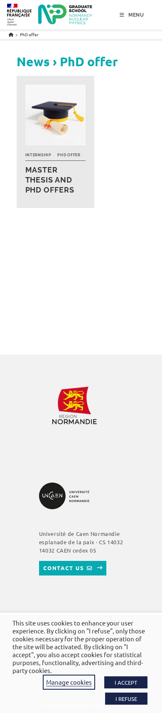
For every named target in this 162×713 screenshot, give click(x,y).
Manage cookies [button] (69, 682)
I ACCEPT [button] (126, 682)
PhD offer (29, 34)
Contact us (63, 567)
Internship (38, 155)
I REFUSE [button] (126, 698)
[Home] (11, 34)
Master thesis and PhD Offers (49, 179)
